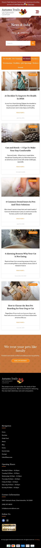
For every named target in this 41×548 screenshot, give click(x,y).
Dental (20, 67)
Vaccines (34, 59)
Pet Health (7, 59)
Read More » (20, 112)
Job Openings (26, 63)
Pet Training (17, 59)
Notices (35, 63)
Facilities (16, 63)
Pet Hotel (26, 59)
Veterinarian (7, 63)
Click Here (31, 4)
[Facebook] (3, 520)
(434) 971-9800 (7, 504)
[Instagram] (7, 520)
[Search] (33, 43)
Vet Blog (37, 539)
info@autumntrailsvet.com (10, 508)
